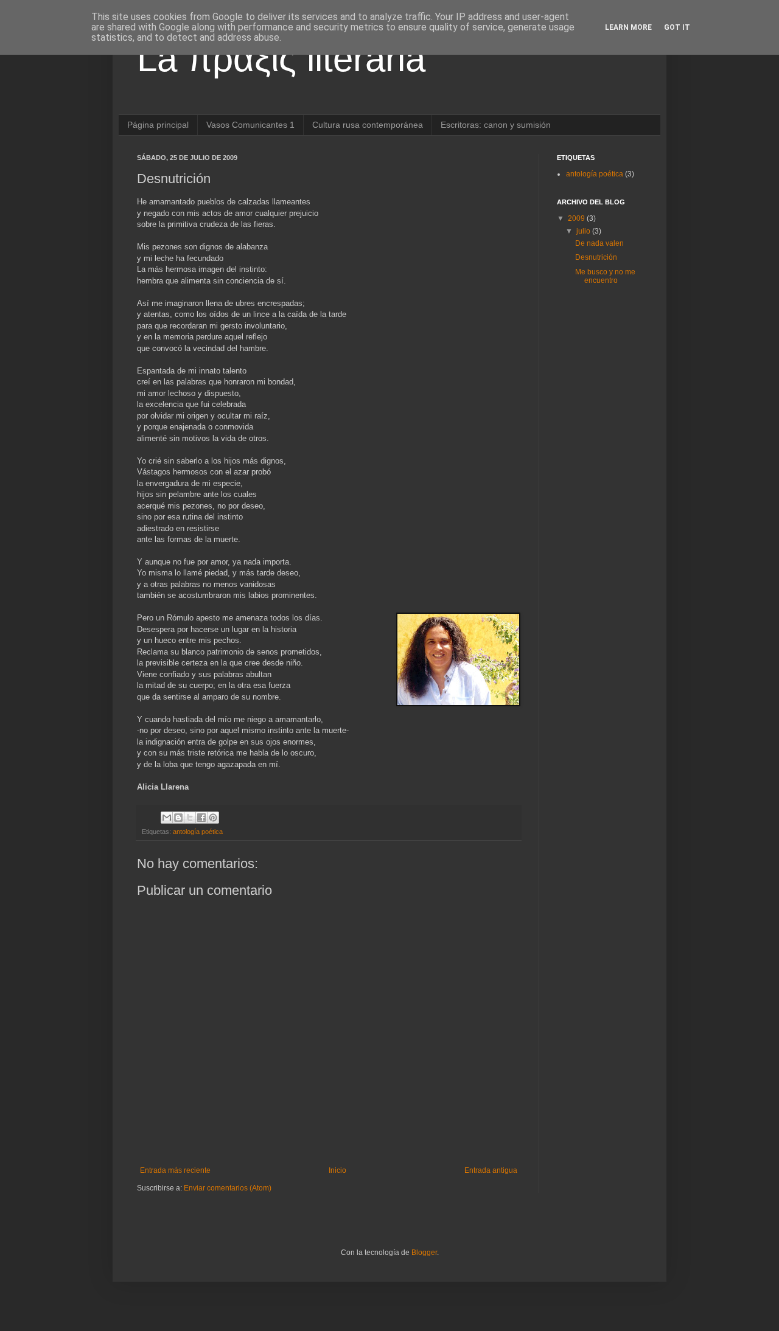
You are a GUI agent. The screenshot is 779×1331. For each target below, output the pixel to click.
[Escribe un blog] (178, 817)
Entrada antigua (490, 1170)
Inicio (337, 1170)
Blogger (424, 1252)
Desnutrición (596, 257)
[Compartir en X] (190, 817)
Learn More (628, 27)
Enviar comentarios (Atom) (227, 1188)
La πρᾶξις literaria (281, 58)
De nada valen (599, 243)
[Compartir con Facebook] (201, 817)
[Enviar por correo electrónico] (167, 817)
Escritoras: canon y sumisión (496, 125)
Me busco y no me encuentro (605, 276)
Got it (677, 27)
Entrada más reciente (175, 1170)
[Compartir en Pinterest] (213, 817)
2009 (577, 218)
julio (584, 231)
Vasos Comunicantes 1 (250, 125)
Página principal (158, 125)
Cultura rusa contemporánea (367, 125)
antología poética (198, 831)
